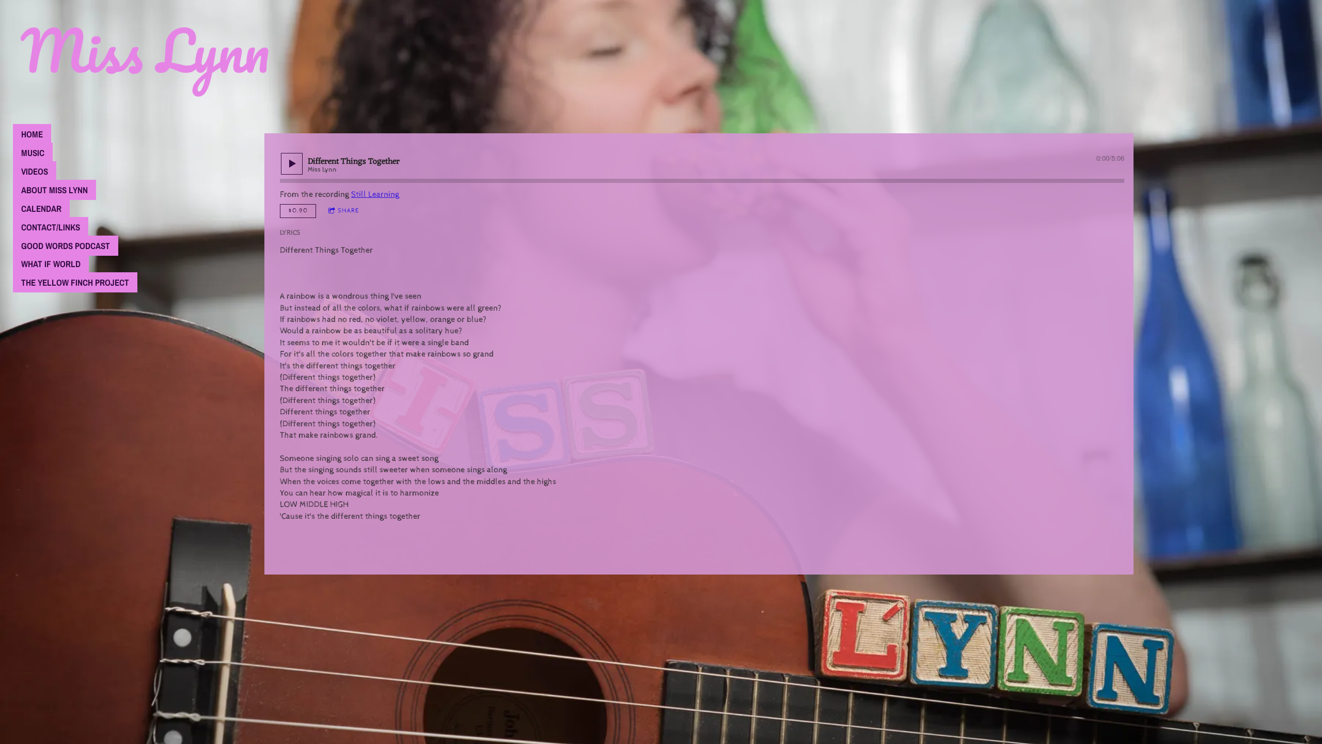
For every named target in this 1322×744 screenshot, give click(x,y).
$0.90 (298, 210)
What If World (51, 264)
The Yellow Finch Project (75, 282)
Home (32, 134)
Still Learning (375, 194)
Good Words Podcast (65, 246)
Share (348, 210)
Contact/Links (50, 227)
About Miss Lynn (54, 190)
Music (32, 153)
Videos (34, 171)
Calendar (41, 208)
